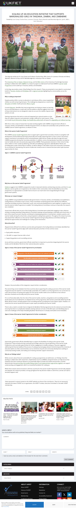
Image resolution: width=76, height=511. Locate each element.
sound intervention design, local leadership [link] (24, 120)
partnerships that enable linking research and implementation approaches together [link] (39, 363)
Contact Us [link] (42, 493)
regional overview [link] (38, 91)
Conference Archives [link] (27, 499)
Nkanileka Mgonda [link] (56, 19)
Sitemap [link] (41, 487)
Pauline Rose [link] (23, 19)
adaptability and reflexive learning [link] (60, 120)
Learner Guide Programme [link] (19, 135)
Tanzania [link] (12, 91)
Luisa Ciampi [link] (15, 19)
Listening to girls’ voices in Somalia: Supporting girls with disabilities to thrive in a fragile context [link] (64, 416)
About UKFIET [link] (25, 487)
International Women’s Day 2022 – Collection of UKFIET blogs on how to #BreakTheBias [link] (10, 416)
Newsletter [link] (42, 490)
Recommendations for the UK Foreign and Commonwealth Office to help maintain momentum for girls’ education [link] (29, 418)
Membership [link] (24, 496)
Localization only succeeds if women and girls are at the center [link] (46, 415)
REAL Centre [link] (41, 82)
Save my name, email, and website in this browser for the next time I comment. (26, 456)
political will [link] (39, 120)
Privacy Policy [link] (6, 506)
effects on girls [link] (30, 104)
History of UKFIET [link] (26, 490)
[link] (12, 3)
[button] (59, 494)
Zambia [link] (18, 91)
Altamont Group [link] (27, 82)
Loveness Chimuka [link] (33, 19)
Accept (34, 504)
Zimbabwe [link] (26, 91)
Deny (53, 504)
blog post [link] (12, 107)
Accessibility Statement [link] (45, 496)
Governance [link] (24, 493)
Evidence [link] (7, 187)
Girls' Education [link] (38, 21)
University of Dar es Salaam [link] (15, 82)
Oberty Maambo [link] (43, 19)
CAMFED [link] (23, 84)
